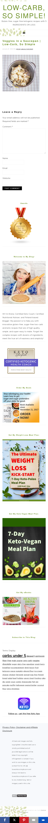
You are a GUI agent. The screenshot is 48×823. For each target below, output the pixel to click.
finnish (41, 675)
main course (17, 660)
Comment (7, 126)
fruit (37, 668)
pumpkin (19, 671)
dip (3, 682)
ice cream (38, 671)
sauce (12, 671)
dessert (31, 656)
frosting (37, 678)
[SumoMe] (43, 820)
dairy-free (21, 664)
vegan (14, 664)
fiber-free (6, 660)
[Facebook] (5, 820)
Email (5, 168)
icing (9, 689)
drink (27, 668)
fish (33, 682)
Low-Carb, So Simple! (24, 11)
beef (15, 678)
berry (42, 664)
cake (43, 678)
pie (37, 682)
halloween (20, 685)
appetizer (30, 664)
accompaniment (17, 668)
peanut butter (31, 685)
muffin (12, 685)
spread (27, 675)
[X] (14, 820)
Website (6, 178)
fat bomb (19, 675)
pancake (6, 685)
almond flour (28, 671)
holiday (20, 678)
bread (4, 678)
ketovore (6, 671)
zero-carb (27, 660)
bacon (32, 668)
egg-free (34, 675)
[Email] (33, 820)
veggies (36, 660)
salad (10, 678)
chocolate (6, 664)
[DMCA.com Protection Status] (19, 796)
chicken (12, 675)
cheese (5, 675)
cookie (18, 682)
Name (5, 158)
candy (8, 682)
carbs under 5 (14, 655)
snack (37, 664)
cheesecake (27, 682)
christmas (15, 689)
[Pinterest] (24, 820)
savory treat (29, 678)
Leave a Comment (27, 49)
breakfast (6, 668)
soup (13, 682)
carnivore (40, 656)
